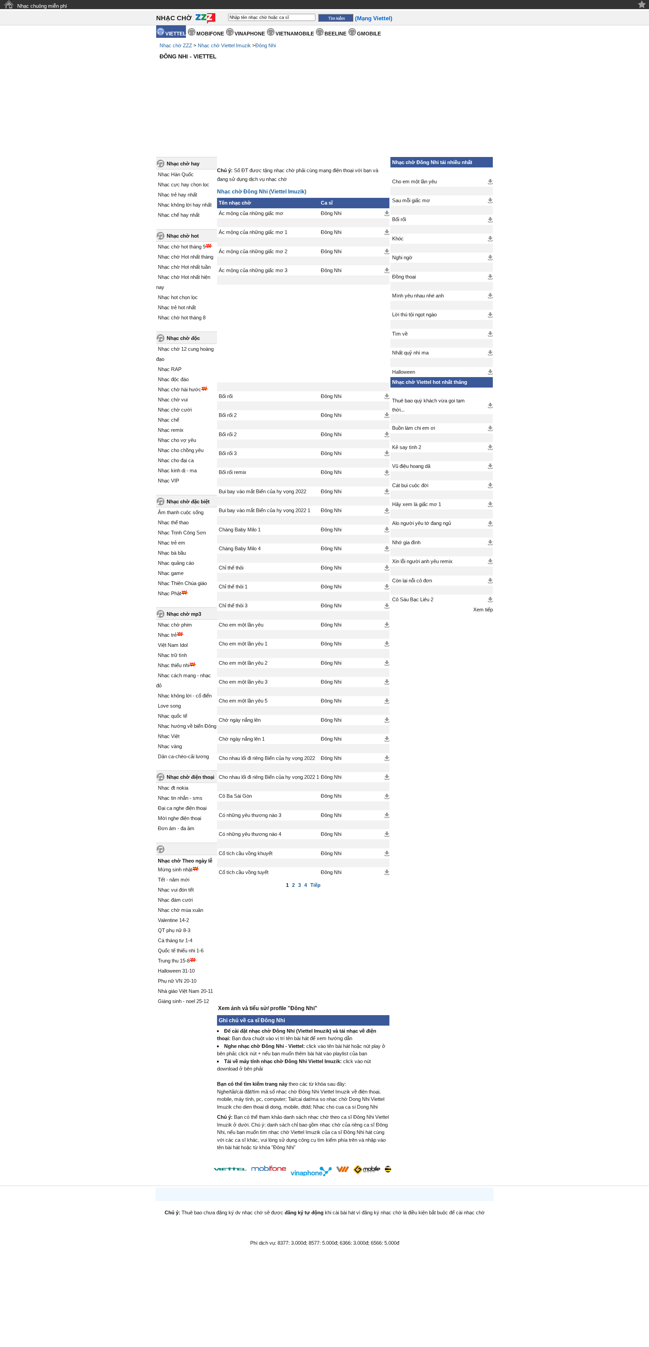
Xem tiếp (483, 609)
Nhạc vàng (170, 746)
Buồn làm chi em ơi (413, 428)
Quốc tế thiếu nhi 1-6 (180, 950)
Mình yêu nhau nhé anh (418, 295)
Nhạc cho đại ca (176, 460)
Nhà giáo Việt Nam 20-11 (185, 991)
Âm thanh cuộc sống (180, 512)
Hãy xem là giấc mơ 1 (416, 504)
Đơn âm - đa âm (176, 828)
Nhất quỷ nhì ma (410, 352)
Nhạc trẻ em (171, 543)
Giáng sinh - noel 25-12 (183, 1001)
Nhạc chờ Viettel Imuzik (224, 45)
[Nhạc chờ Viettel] (230, 1168)
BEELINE (335, 33)
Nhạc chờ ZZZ (176, 45)
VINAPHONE (250, 33)
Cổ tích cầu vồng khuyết (245, 853)
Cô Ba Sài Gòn (235, 796)
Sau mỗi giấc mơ (411, 200)
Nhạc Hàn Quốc (176, 174)
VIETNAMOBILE (294, 33)
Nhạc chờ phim (175, 625)
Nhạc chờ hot (183, 236)
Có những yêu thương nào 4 (250, 834)
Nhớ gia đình (406, 542)
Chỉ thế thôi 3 (233, 605)
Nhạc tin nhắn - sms (180, 798)
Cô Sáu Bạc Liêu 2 (412, 599)
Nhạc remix (171, 430)
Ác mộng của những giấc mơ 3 (253, 270)
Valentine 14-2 (173, 920)
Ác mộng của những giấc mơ (251, 213)
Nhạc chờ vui (173, 399)
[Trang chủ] (8, 4)
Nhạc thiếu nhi (173, 665)
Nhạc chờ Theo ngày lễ (185, 861)
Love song (169, 706)
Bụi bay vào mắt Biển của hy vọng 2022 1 (264, 510)
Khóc (398, 238)
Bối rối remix (232, 472)
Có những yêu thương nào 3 (250, 815)
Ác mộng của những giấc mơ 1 (253, 232)
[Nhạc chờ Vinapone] (311, 1171)
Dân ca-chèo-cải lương (183, 756)
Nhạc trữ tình (172, 655)
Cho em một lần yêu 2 (243, 663)
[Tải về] (386, 213)
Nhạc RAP (170, 369)
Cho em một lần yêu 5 (243, 701)
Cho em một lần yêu (241, 625)
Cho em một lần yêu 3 (243, 682)
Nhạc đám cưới (175, 900)
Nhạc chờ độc (183, 338)
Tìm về (400, 334)
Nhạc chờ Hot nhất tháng (185, 257)
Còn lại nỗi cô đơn (412, 580)
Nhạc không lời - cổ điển (185, 695)
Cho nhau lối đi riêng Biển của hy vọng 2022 (267, 758)
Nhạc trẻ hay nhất (177, 194)
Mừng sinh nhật (175, 869)
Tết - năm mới (173, 879)
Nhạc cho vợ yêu (177, 440)
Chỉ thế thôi (231, 568)
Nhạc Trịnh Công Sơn (182, 532)
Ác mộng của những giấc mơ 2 (253, 251)
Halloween (403, 372)
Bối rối (226, 396)
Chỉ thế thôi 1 (233, 586)
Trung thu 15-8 (174, 960)
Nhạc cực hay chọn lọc (183, 184)
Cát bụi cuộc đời (410, 485)
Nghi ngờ (402, 257)
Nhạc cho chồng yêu (180, 450)
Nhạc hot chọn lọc (178, 297)
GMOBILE (369, 33)
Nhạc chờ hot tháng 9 (182, 246)
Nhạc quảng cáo (176, 563)
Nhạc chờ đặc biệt (188, 501)
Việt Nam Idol (173, 645)
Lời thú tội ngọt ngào (414, 314)
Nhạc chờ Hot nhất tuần (184, 267)
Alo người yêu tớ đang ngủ (421, 523)
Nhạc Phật (169, 593)
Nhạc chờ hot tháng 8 (182, 317)
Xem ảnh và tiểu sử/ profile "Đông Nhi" (267, 1008)
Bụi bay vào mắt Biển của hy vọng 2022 (262, 491)
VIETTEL (175, 33)
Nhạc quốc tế (172, 716)
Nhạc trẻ (167, 635)
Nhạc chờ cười (175, 410)
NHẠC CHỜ (174, 18)
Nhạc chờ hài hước (179, 389)
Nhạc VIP (168, 480)
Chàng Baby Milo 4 (240, 548)
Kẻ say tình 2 (406, 447)
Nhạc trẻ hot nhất (177, 307)
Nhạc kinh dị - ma (177, 470)
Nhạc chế (168, 420)
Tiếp (315, 885)
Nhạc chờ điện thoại (190, 777)
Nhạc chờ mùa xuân (180, 910)
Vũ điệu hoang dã (411, 466)
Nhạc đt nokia (173, 788)
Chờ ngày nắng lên (240, 720)
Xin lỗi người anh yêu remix (422, 561)
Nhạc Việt (168, 736)
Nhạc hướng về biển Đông (187, 726)
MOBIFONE (210, 33)
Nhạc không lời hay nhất (185, 205)
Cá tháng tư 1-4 (175, 940)
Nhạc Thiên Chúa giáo (182, 583)
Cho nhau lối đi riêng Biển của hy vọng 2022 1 (269, 777)
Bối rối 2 (228, 415)
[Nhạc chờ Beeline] (388, 1169)
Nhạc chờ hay (183, 163)
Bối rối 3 (228, 453)
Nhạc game (171, 573)
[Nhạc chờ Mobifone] (269, 1168)
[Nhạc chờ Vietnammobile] (342, 1169)
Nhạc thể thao (173, 522)
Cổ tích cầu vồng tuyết (243, 872)
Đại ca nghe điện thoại (182, 808)
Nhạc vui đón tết (176, 890)
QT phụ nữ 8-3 (174, 930)
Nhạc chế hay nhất (178, 215)
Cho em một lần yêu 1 (243, 643)
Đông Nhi (265, 45)
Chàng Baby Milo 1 (240, 529)
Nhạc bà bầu (172, 553)
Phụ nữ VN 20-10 (177, 981)
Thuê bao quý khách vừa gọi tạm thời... (428, 405)
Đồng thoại (404, 277)
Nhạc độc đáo (173, 379)
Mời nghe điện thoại (179, 818)
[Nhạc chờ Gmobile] (366, 1170)
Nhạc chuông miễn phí (42, 6)
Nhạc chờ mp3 (184, 614)
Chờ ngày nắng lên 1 (242, 739)
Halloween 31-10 (176, 971)
